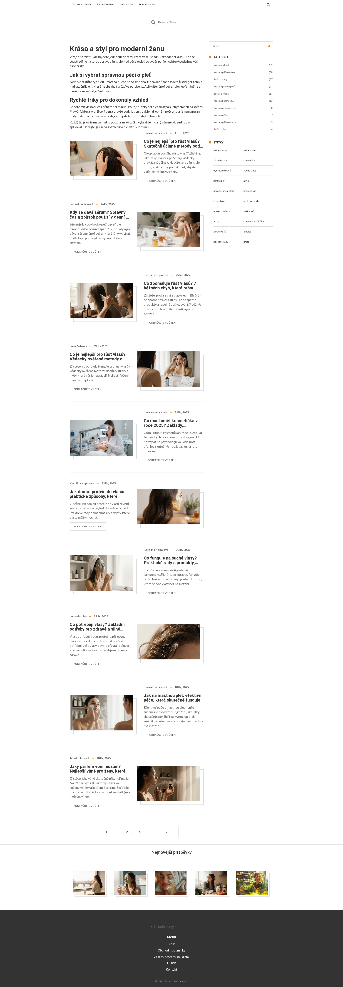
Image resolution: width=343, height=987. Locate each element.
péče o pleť (249, 150)
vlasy (216, 221)
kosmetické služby (253, 221)
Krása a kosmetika (223, 100)
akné (246, 180)
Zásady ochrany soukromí (171, 957)
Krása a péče (220, 115)
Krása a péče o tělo (224, 72)
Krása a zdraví (221, 65)
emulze (247, 231)
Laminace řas (126, 4)
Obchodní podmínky (171, 950)
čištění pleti (219, 201)
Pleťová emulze (147, 4)
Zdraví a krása (221, 93)
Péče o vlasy (220, 79)
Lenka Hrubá (78, 616)
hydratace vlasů (222, 170)
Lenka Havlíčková (155, 133)
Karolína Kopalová (156, 275)
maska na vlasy (221, 211)
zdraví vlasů (219, 231)
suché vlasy (249, 170)
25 (167, 832)
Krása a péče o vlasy (224, 122)
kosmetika (249, 160)
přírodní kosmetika (223, 190)
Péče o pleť (219, 129)
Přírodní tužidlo (105, 4)
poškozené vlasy (252, 201)
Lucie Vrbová (78, 346)
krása (246, 241)
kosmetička (249, 190)
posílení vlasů (220, 241)
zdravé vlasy (220, 160)
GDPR (171, 963)
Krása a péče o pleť (224, 86)
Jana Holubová (79, 758)
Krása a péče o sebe (224, 107)
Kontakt (171, 969)
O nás (171, 944)
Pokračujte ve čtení (162, 180)
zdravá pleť (219, 180)
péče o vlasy (220, 150)
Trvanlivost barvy (81, 4)
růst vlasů (248, 211)
